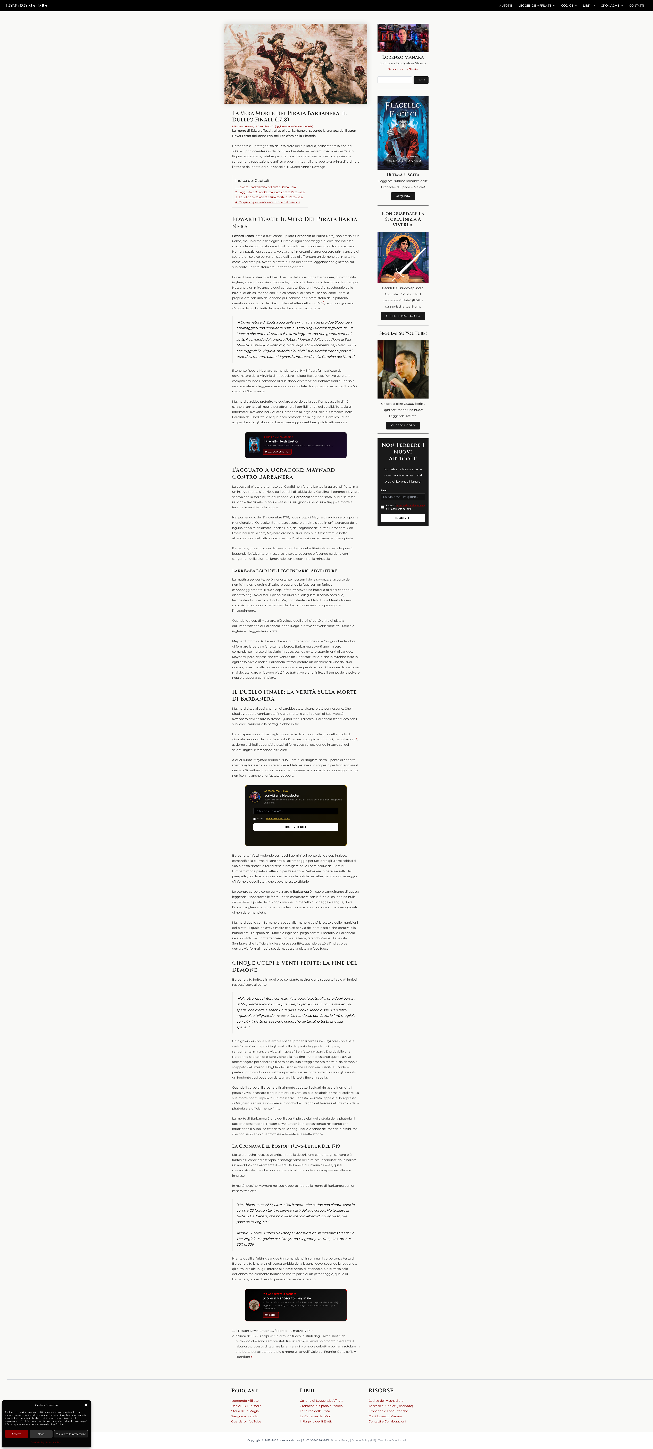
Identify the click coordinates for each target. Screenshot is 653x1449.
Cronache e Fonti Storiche (388, 1411)
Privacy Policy (53, 1442)
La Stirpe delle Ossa (315, 1411)
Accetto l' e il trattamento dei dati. (405, 507)
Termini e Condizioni (392, 1440)
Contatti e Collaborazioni (387, 1421)
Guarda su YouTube (246, 1421)
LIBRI (587, 5)
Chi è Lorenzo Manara (385, 1416)
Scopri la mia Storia (403, 69)
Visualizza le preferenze (71, 1434)
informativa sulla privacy (278, 818)
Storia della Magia (245, 1411)
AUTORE (505, 5)
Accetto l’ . (274, 818)
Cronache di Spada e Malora (321, 1406)
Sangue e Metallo (244, 1416)
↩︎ (312, 1331)
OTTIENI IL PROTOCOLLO (403, 316)
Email (385, 490)
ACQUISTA (403, 196)
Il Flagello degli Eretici (316, 1421)
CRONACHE (610, 5)
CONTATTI (636, 5)
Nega (41, 1434)
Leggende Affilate (245, 1401)
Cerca (421, 80)
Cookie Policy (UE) (363, 1440)
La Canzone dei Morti (316, 1416)
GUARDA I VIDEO (403, 425)
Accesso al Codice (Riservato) (391, 1406)
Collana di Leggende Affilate (321, 1401)
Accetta (16, 1434)
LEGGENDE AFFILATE (534, 5)
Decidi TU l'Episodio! (246, 1406)
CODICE (567, 5)
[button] (86, 1405)
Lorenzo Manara (26, 6)
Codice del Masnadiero (386, 1401)
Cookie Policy (38, 1442)
